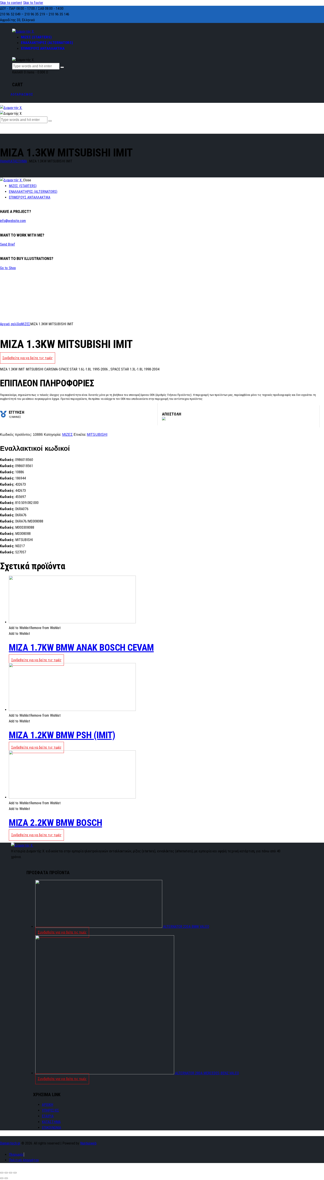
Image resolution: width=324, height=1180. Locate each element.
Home (4, 161)
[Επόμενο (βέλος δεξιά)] (6, 1178)
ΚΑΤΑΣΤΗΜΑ (17, 161)
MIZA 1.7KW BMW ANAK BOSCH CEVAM (81, 647)
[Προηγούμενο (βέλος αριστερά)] (2, 1178)
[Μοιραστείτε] (6, 1172)
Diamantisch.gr (10, 1143)
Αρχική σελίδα (10, 324)
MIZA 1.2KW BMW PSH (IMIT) (62, 735)
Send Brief (7, 244)
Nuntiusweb (88, 1143)
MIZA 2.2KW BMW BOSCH (55, 822)
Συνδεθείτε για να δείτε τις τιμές (27, 358)
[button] (35, 628)
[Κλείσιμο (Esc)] (2, 1172)
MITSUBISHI (97, 434)
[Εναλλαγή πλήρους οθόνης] (10, 1172)
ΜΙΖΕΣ (25, 324)
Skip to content (11, 3)
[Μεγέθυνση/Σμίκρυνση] (15, 1172)
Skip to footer (33, 3)
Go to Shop (8, 268)
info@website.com (13, 221)
